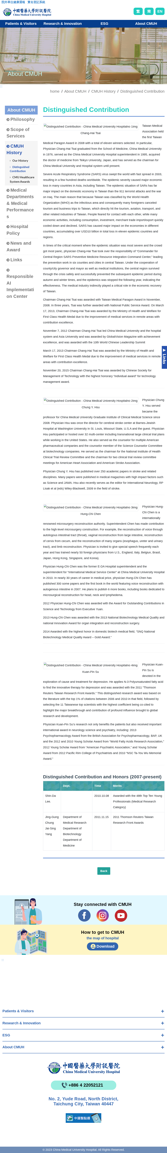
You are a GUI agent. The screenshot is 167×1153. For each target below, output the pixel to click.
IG (103, 915)
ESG (6, 1035)
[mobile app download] (83, 1118)
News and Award (19, 246)
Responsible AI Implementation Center (20, 286)
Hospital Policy (17, 230)
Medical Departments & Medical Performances (20, 203)
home (55, 91)
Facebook (84, 915)
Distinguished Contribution (142, 91)
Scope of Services (18, 133)
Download (105, 946)
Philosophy (22, 119)
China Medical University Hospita (83, 1068)
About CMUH (13, 1047)
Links (16, 259)
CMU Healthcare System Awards (22, 179)
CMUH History (103, 91)
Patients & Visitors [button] (21, 24)
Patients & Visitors (18, 1011)
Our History (20, 160)
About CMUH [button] (146, 24)
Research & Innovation (21, 1023)
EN (159, 11)
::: (4, 3)
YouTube (121, 915)
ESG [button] (104, 24)
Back (103, 871)
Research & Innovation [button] (63, 24)
